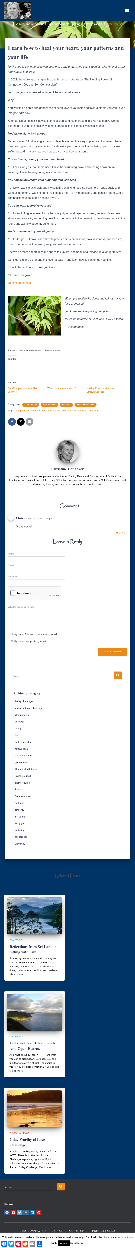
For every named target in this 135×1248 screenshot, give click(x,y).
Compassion (31, 405)
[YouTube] (13, 1212)
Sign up (57, 1230)
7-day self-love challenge (29, 708)
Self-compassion (85, 405)
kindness (35, 410)
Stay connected (33, 1230)
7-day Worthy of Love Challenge (27, 1142)
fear (17, 735)
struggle (19, 823)
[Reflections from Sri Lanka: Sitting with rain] (34, 915)
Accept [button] (64, 1243)
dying (18, 728)
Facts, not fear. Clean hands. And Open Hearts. (32, 1045)
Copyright (77, 1230)
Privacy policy (104, 1230)
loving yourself (23, 775)
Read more (16, 974)
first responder (23, 742)
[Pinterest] (38, 1212)
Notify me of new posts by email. (29, 641)
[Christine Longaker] (18, 10)
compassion (22, 410)
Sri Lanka (20, 816)
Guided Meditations (26, 769)
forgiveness (21, 748)
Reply (121, 533)
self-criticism (69, 410)
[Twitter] (19, 1212)
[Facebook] (7, 1212)
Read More (77, 1243)
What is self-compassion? (61, 388)
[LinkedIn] (32, 1212)
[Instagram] (26, 1212)
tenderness (21, 836)
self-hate (82, 410)
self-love (19, 802)
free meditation (23, 755)
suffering (94, 410)
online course (22, 782)
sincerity (19, 809)
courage (19, 721)
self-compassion (51, 410)
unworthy (20, 843)
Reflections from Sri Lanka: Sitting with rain (32, 949)
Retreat (66, 405)
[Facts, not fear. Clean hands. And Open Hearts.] (34, 1012)
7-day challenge (24, 701)
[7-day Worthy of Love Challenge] (34, 1108)
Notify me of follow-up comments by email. (34, 634)
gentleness (49, 405)
